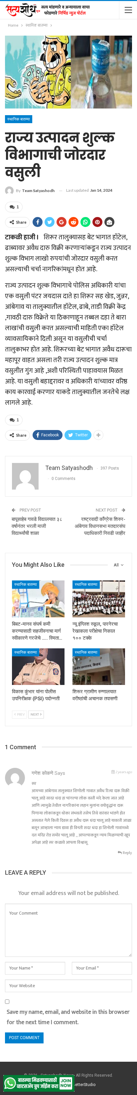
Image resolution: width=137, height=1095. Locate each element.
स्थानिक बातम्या (18, 119)
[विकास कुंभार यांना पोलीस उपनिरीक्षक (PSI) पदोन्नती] (38, 666)
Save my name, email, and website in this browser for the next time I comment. (68, 1017)
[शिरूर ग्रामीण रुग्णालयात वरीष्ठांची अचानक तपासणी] (98, 666)
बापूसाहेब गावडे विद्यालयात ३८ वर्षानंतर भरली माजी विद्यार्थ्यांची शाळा (37, 526)
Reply (127, 852)
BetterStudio (83, 1084)
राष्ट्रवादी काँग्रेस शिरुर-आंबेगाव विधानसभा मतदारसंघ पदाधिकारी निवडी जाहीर (100, 526)
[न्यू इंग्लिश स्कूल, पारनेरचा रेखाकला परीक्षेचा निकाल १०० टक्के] (98, 598)
